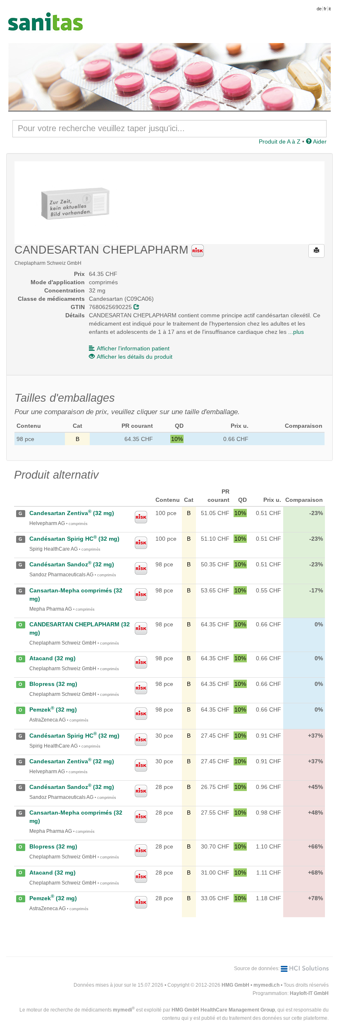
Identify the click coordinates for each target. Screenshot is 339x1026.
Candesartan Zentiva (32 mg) (71, 513)
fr (325, 8)
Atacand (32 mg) (52, 658)
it (330, 8)
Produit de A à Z (280, 141)
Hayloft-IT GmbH (309, 993)
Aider (319, 141)
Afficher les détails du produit (134, 356)
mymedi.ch (266, 985)
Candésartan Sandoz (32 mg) (71, 564)
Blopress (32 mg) (53, 684)
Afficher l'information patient (133, 348)
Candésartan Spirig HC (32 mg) (74, 538)
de (319, 8)
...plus (296, 331)
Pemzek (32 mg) (53, 709)
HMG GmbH (235, 985)
